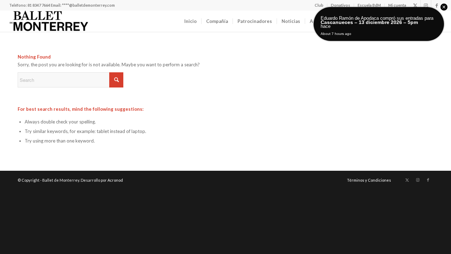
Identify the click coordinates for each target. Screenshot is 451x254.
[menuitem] (319, 5)
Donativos (340, 5)
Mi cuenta (397, 5)
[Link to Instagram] (426, 5)
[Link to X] (415, 5)
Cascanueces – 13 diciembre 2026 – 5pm (369, 22)
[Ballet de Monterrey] (49, 21)
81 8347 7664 (38, 5)
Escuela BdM (369, 5)
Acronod (115, 180)
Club (319, 5)
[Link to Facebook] (436, 5)
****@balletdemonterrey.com (88, 5)
